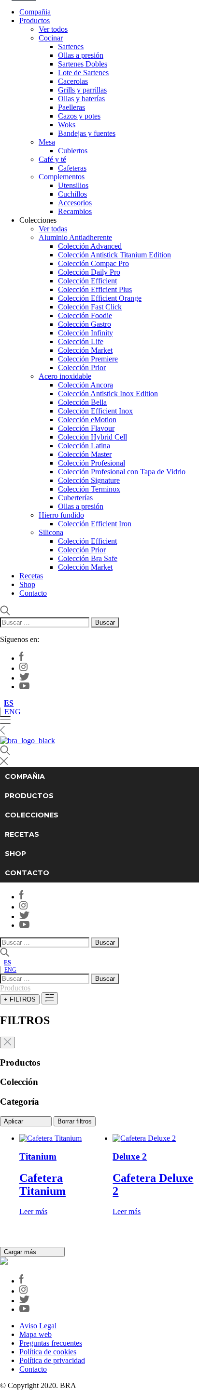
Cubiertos (72, 151)
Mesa (47, 142)
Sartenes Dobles (82, 64)
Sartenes (71, 46)
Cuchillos (72, 194)
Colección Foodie (85, 315)
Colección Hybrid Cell (92, 437)
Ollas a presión (80, 55)
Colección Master (85, 454)
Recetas (31, 576)
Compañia (35, 12)
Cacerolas (73, 81)
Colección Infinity (85, 333)
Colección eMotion (87, 419)
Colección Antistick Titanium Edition (114, 255)
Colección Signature (89, 480)
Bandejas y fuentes (86, 133)
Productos (34, 20)
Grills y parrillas (82, 90)
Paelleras (71, 107)
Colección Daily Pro (89, 272)
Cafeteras (72, 168)
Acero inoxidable (65, 376)
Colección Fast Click (90, 307)
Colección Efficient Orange (100, 298)
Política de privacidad (52, 1360)
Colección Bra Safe (87, 558)
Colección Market (85, 350)
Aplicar (14, 1121)
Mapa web (35, 1334)
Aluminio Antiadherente (75, 237)
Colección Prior (82, 367)
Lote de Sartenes (83, 72)
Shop (27, 584)
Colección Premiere (88, 359)
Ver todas (53, 229)
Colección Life (80, 341)
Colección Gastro (84, 324)
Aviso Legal (38, 1326)
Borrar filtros (74, 1121)
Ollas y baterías (81, 98)
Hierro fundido (61, 515)
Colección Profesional (91, 463)
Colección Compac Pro (93, 263)
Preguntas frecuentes (50, 1343)
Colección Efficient (87, 281)
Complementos (62, 177)
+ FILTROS (20, 999)
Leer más (33, 1211)
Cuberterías (75, 498)
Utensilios (73, 185)
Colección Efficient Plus (95, 289)
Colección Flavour (86, 428)
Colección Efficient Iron (94, 524)
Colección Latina (84, 445)
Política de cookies (47, 1352)
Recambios (75, 211)
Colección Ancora (85, 385)
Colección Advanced (90, 246)
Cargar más (21, 1252)
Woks (66, 124)
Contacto (33, 593)
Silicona (51, 532)
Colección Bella (82, 402)
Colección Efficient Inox (95, 411)
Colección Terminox (89, 489)
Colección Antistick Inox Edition (108, 393)
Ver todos (53, 29)
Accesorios (75, 203)
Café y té (52, 159)
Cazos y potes (79, 116)
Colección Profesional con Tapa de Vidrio (121, 472)
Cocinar (51, 38)
